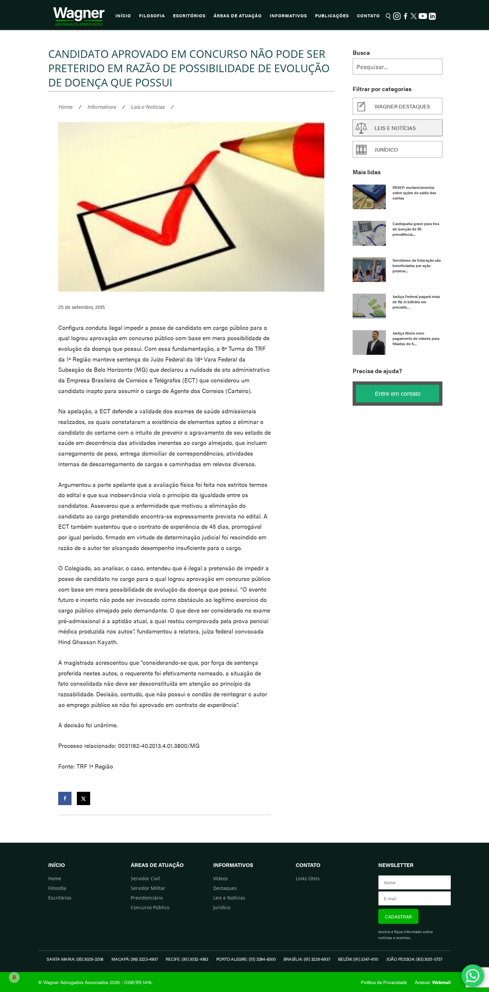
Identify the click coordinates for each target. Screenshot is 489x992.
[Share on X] (83, 798)
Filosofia (152, 16)
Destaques (225, 888)
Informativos (288, 16)
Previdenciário (147, 898)
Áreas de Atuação (238, 16)
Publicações (332, 16)
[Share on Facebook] (65, 798)
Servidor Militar (148, 888)
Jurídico (386, 149)
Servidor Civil (145, 878)
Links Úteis (308, 878)
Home (65, 106)
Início (123, 16)
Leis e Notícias (147, 106)
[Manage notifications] (14, 977)
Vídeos (220, 878)
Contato (368, 16)
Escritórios (189, 16)
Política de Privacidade (384, 982)
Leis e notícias (395, 128)
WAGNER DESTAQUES (402, 106)
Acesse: (433, 982)
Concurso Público (150, 907)
